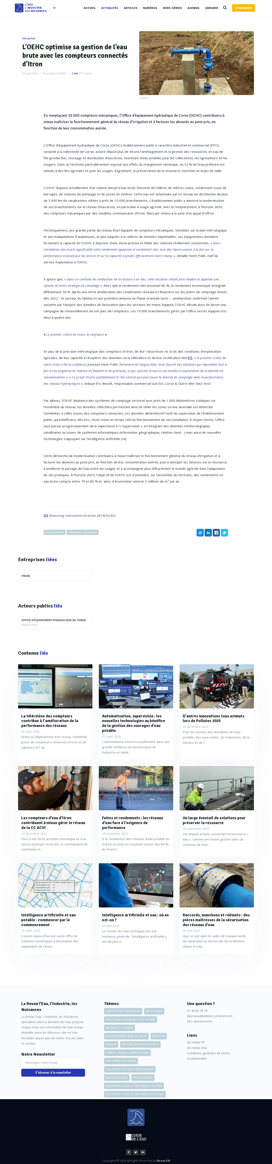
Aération (158, 1036)
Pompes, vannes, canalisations (127, 1052)
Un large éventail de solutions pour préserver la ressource (214, 820)
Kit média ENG (197, 1048)
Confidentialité (197, 1058)
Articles (130, 8)
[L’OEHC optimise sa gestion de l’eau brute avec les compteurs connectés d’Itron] (196, 63)
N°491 (62, 73)
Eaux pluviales (143, 1077)
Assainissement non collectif (126, 1036)
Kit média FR (195, 1042)
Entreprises (28, 38)
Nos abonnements (200, 1021)
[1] (190, 358)
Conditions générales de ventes (208, 1053)
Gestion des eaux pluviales (140, 1044)
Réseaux (111, 1044)
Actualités (109, 8)
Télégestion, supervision (82, 532)
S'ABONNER (243, 8)
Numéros (150, 8)
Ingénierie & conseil (119, 1027)
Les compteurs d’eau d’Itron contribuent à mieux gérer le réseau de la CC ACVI (53, 823)
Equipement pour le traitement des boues (135, 1094)
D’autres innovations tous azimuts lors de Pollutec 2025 (213, 719)
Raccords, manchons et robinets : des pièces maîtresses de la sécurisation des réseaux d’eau (216, 920)
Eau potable (154, 1011)
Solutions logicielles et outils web (130, 1019)
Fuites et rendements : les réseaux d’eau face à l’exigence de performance (132, 823)
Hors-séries (172, 8)
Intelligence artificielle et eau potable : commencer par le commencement (48, 920)
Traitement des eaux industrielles (130, 1069)
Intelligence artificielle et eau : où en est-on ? (135, 918)
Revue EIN (163, 1161)
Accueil (90, 8)
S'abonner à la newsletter (53, 1073)
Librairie (211, 8)
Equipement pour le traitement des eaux (134, 1085)
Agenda (193, 8)
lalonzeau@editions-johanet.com (209, 1016)
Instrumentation (54, 532)
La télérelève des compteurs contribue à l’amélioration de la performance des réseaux (49, 721)
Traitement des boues (121, 1060)
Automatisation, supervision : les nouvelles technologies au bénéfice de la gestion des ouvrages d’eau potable (133, 723)
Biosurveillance (117, 1077)
